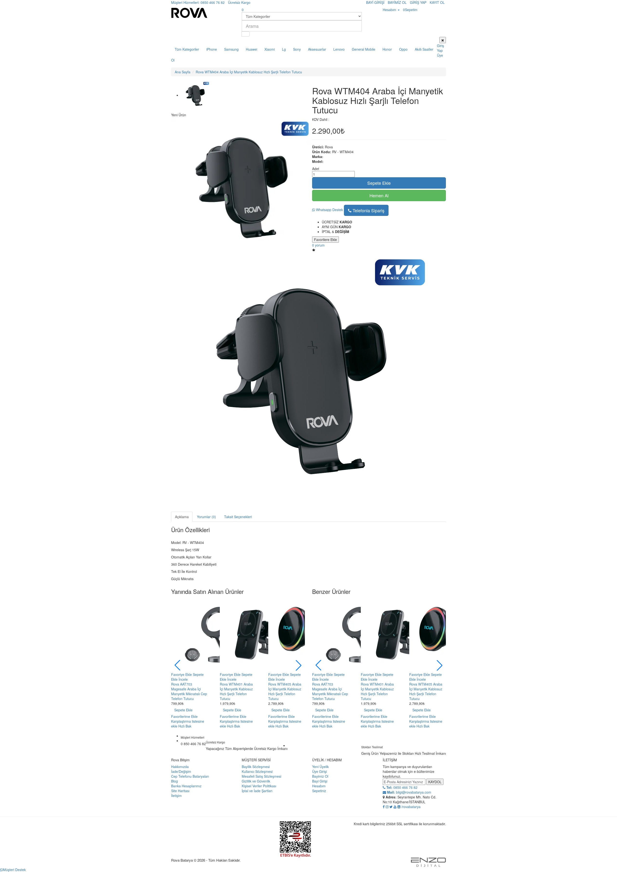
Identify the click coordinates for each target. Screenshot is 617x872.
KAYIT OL (437, 2)
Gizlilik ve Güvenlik (256, 781)
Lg (284, 49)
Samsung (231, 49)
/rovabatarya (411, 806)
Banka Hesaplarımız (186, 785)
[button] (298, 665)
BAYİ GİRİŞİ (375, 2)
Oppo (403, 49)
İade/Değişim (181, 771)
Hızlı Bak (184, 726)
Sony (297, 49)
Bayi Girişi (319, 781)
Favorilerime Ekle (184, 716)
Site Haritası (180, 790)
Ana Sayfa (182, 71)
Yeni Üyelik (320, 766)
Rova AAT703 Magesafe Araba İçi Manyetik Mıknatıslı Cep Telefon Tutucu (189, 691)
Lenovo (339, 49)
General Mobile (363, 49)
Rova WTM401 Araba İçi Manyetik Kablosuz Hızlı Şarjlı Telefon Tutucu (236, 691)
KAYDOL (435, 781)
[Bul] (245, 34)
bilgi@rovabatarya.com (408, 792)
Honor (387, 49)
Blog (174, 781)
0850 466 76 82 (401, 787)
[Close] (442, 40)
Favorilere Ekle (325, 239)
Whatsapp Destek (329, 209)
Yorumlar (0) (206, 516)
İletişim (176, 795)
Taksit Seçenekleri (238, 516)
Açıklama (182, 516)
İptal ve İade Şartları (257, 790)
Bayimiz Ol (320, 776)
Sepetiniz (319, 790)
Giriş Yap (440, 48)
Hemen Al (379, 195)
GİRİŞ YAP (418, 2)
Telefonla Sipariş (367, 210)
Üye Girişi (319, 771)
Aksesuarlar (317, 49)
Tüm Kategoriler (187, 49)
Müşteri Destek (14, 869)
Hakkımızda (180, 766)
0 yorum (318, 245)
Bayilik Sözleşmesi (256, 766)
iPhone (211, 49)
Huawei (251, 49)
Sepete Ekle (379, 183)
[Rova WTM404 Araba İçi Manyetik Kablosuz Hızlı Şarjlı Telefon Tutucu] (195, 95)
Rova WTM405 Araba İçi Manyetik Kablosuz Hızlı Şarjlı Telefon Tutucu (284, 691)
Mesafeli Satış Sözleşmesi (261, 776)
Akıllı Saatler (424, 49)
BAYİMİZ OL (397, 2)
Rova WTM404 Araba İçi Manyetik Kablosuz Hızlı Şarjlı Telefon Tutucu (249, 71)
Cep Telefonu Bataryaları (190, 776)
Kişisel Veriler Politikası (259, 785)
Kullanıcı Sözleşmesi (257, 771)
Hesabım (319, 785)
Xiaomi (269, 49)
